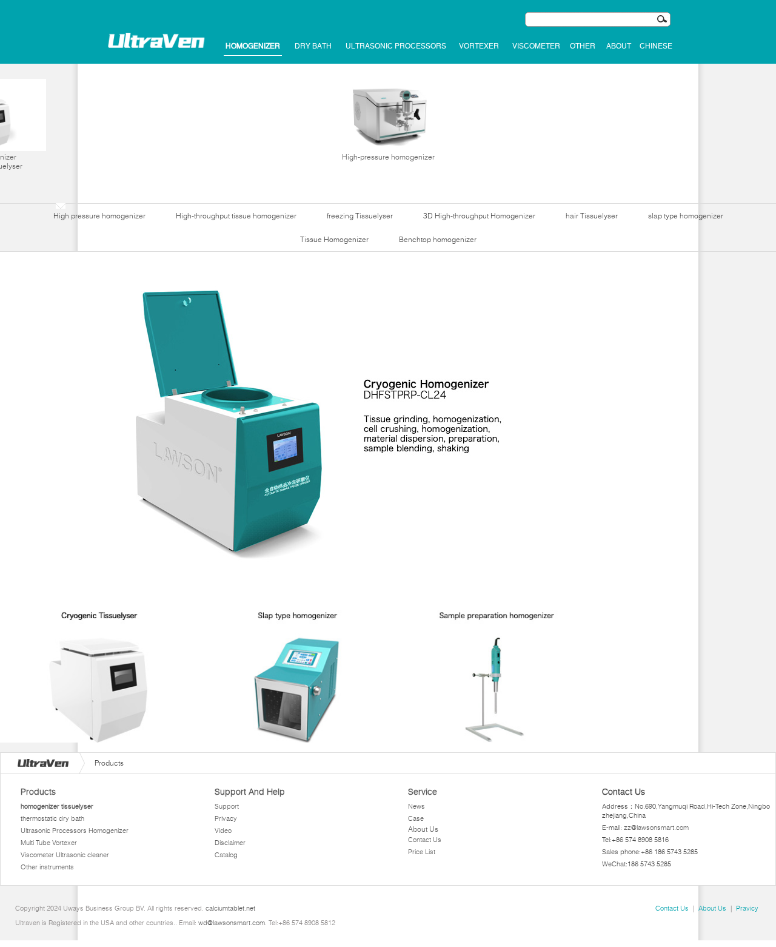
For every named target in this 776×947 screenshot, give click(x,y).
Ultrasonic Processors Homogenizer (75, 830)
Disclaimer (230, 842)
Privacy (226, 818)
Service (422, 791)
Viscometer (536, 46)
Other (582, 46)
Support (227, 806)
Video (223, 830)
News (416, 806)
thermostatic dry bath (52, 818)
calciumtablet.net (230, 908)
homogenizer (253, 46)
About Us (423, 829)
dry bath (313, 46)
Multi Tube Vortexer (49, 842)
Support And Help (250, 791)
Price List (421, 852)
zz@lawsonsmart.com (656, 827)
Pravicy (747, 908)
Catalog (226, 855)
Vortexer (479, 46)
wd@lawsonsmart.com (231, 922)
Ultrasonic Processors (396, 46)
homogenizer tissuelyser (57, 806)
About (618, 46)
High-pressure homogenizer (388, 156)
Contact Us (424, 839)
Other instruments (47, 867)
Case (416, 818)
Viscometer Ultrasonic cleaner (65, 855)
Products (38, 791)
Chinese (656, 46)
